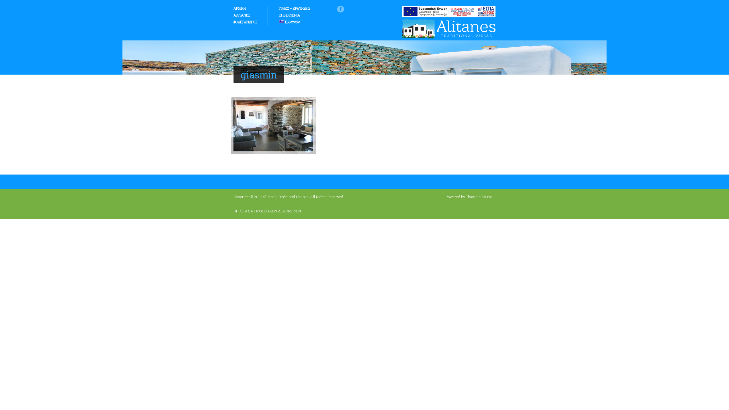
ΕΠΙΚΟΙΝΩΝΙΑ (289, 15)
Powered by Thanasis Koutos (469, 196)
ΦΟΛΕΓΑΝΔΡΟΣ (245, 22)
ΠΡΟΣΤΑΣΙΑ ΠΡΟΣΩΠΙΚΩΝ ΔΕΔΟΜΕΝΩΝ (267, 211)
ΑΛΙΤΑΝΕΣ (242, 15)
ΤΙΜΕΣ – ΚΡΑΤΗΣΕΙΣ (294, 8)
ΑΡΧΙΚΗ (240, 8)
